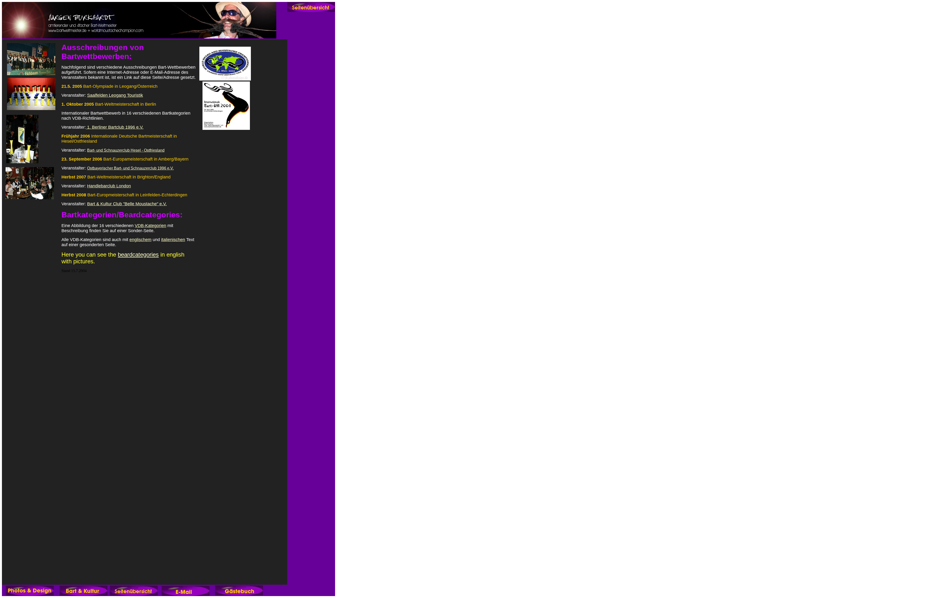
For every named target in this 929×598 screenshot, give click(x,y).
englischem (140, 239)
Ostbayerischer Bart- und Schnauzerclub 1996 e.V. (130, 168)
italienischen (173, 239)
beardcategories (138, 254)
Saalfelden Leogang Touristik (115, 95)
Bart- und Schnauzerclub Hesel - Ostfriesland (126, 150)
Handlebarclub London (109, 186)
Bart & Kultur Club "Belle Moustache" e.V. (127, 203)
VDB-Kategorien (150, 225)
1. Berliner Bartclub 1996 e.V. (114, 127)
